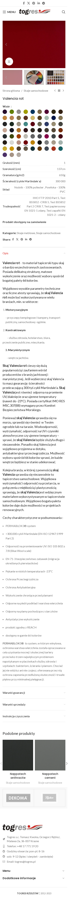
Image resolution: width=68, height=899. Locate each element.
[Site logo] (34, 11)
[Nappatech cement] (50, 755)
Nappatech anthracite (18, 776)
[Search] (63, 11)
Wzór (6, 106)
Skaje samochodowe (36, 90)
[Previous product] (55, 90)
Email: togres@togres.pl (21, 861)
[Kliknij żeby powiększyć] (9, 61)
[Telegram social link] (43, 3)
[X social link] (28, 3)
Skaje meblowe (26, 233)
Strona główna (11, 90)
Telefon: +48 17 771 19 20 (22, 846)
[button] (6, 44)
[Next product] (63, 90)
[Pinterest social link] (33, 3)
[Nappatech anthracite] (18, 755)
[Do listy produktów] (59, 90)
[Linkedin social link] (38, 3)
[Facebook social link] (24, 3)
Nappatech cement (50, 776)
